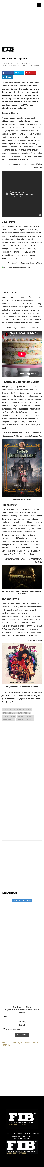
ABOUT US (35, 1133)
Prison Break (9, 713)
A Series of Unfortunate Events (17, 710)
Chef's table (8, 719)
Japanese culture (25, 719)
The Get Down (9, 716)
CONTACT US (16, 1136)
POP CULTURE (9, 65)
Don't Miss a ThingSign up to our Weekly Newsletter (22, 1008)
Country (22, 1021)
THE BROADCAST (16, 1133)
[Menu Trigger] (39, 5)
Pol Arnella (7, 63)
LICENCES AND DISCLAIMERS (22, 1139)
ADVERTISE (27, 1133)
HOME (7, 1133)
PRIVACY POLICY (27, 1136)
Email (22, 1025)
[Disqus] (22, 753)
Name (22, 1012)
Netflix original (25, 716)
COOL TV (21, 65)
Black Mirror (24, 713)
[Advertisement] (22, 22)
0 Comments (36, 65)
